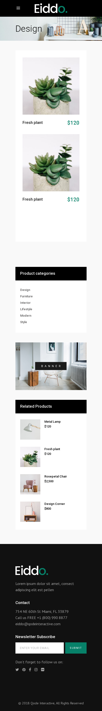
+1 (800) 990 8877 (52, 617)
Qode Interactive (43, 703)
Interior (25, 303)
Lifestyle (26, 309)
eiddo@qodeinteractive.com (37, 623)
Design (25, 290)
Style (23, 322)
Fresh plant (33, 122)
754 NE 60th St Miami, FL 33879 (42, 611)
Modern (25, 315)
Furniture (26, 296)
